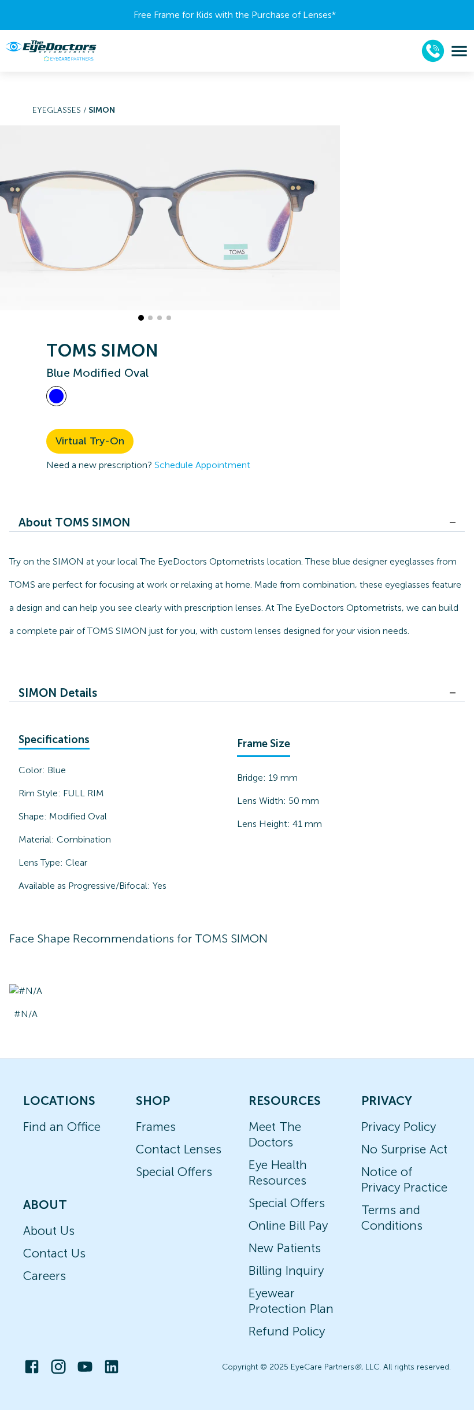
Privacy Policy (398, 1126)
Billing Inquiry (286, 1270)
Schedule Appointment (202, 464)
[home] (51, 51)
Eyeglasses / (60, 110)
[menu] (459, 51)
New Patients (285, 1248)
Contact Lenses (178, 1149)
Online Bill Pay (288, 1225)
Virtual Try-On (89, 441)
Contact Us (54, 1253)
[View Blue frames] (56, 396)
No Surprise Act (404, 1149)
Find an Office (62, 1126)
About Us (49, 1230)
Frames (156, 1126)
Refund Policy (287, 1331)
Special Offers (174, 1171)
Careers (44, 1275)
